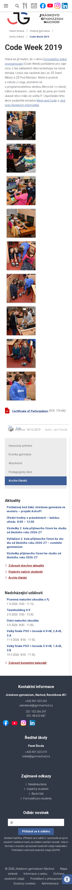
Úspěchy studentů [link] (37, 788)
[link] (67, 879)
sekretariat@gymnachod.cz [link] (36, 705)
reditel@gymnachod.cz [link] (36, 756)
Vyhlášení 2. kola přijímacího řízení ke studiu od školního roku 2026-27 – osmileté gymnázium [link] (35, 543)
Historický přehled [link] (20, 445)
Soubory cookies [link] (24, 883)
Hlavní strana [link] (16, 30)
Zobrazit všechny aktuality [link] (26, 565)
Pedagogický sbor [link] (20, 472)
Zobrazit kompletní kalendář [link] (27, 663)
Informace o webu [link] (35, 873)
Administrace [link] (50, 883)
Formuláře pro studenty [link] (37, 798)
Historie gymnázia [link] (40, 30)
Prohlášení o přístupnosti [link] (46, 878)
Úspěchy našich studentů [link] (25, 571)
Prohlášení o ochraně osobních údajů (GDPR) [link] (36, 850)
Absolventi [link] (15, 463)
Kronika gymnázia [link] (20, 454)
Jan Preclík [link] (60, 429)
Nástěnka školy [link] (37, 784)
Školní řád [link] (37, 793)
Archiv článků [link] (16, 36)
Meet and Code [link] (47, 100)
